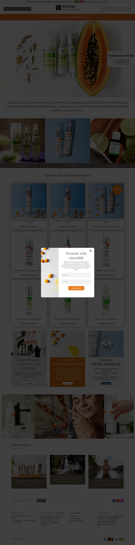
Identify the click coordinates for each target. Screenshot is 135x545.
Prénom (65, 275)
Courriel (65, 281)
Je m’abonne (76, 288)
